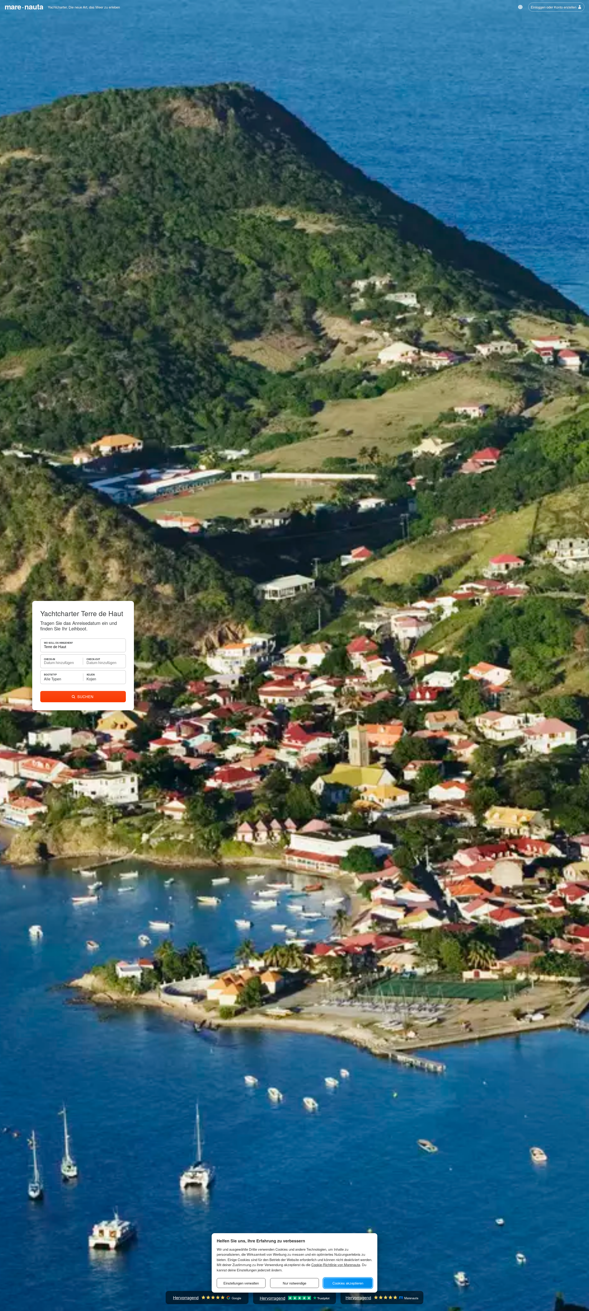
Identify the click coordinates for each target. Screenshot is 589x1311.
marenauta (24, 6)
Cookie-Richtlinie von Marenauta (335, 1264)
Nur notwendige (294, 1283)
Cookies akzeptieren (347, 1283)
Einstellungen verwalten (241, 1283)
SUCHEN (85, 696)
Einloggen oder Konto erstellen (553, 7)
